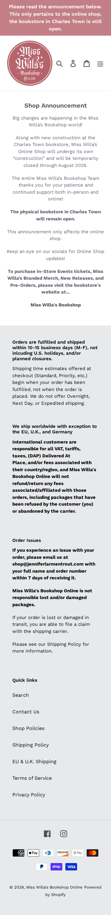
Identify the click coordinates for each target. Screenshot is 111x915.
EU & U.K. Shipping (34, 761)
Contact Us (25, 712)
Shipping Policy (30, 745)
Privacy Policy (28, 795)
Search (20, 695)
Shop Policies (28, 728)
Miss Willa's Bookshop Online (54, 887)
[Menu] (100, 63)
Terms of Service (32, 778)
